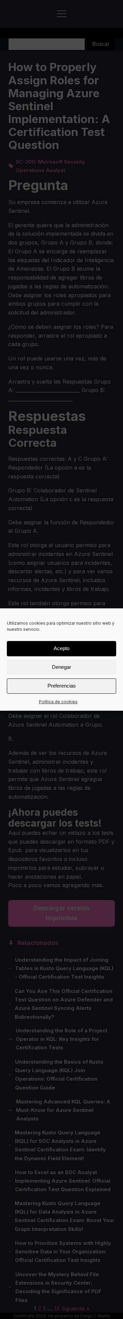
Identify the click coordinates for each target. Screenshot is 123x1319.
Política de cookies (58, 701)
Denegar (61, 667)
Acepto (61, 648)
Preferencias (61, 686)
